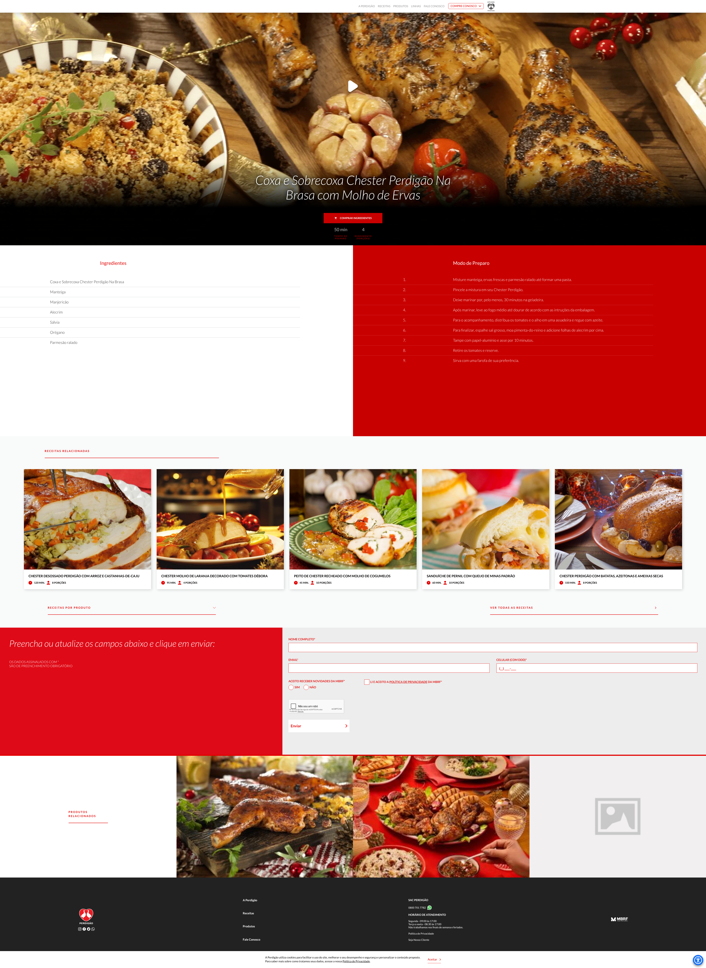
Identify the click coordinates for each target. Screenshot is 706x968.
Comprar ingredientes (356, 218)
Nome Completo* (301, 639)
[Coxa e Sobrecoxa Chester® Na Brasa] (264, 817)
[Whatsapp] (93, 929)
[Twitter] (88, 929)
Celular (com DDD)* (511, 660)
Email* (293, 660)
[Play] (353, 87)
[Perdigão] (215, 6)
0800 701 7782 (417, 907)
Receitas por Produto (69, 607)
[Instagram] (79, 929)
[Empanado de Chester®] (618, 817)
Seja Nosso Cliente (418, 939)
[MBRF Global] (619, 919)
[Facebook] (84, 929)
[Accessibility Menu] (698, 960)
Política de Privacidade (408, 682)
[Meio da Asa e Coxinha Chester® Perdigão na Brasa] (441, 817)
